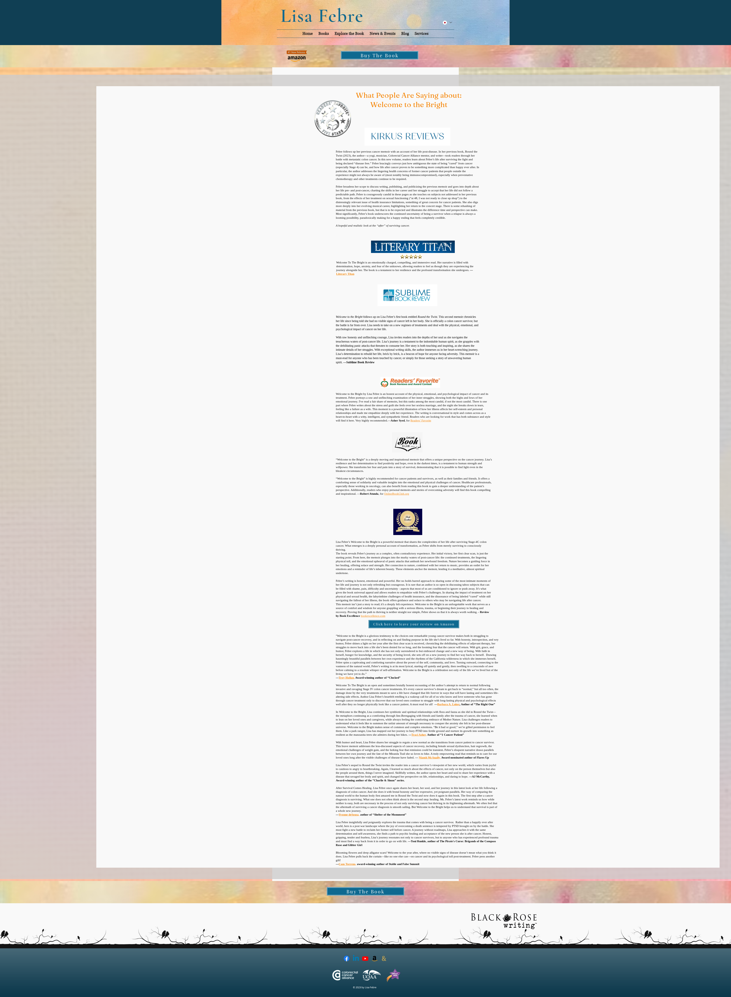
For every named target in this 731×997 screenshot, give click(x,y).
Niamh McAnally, (430, 757)
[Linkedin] (356, 958)
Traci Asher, (419, 734)
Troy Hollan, (347, 677)
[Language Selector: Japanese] (447, 22)
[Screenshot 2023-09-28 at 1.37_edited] (384, 958)
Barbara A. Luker (448, 704)
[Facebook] (346, 958)
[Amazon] (374, 958)
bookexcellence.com (373, 615)
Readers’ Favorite (420, 420)
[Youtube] (365, 958)
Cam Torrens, (347, 864)
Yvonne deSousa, (349, 814)
